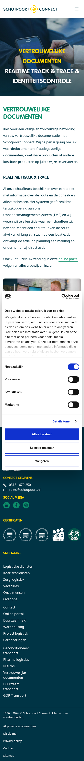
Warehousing (13, 627)
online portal (68, 259)
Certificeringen (14, 640)
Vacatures (11, 586)
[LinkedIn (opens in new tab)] (6, 505)
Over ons (10, 599)
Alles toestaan (42, 434)
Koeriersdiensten (16, 573)
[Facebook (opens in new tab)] (16, 505)
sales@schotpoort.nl (24, 489)
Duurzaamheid (14, 620)
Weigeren (42, 461)
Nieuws (9, 666)
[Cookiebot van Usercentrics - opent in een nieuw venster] (61, 296)
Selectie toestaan (42, 447)
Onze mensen (14, 592)
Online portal (13, 614)
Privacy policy (12, 741)
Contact (9, 607)
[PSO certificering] (58, 534)
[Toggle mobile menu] (77, 9)
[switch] (73, 379)
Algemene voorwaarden (19, 726)
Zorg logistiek (13, 579)
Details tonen (61, 421)
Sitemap (8, 756)
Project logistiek (15, 633)
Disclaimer (10, 733)
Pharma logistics (16, 659)
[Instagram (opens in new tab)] (26, 505)
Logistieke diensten (18, 566)
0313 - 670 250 (19, 484)
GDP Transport (14, 695)
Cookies (8, 748)
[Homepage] (30, 9)
